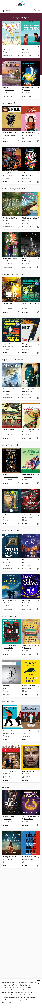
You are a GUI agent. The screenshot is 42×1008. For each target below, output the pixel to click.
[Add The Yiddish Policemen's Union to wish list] (18, 654)
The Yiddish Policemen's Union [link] (10, 645)
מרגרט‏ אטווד (27, 688)
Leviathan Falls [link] (8, 304)
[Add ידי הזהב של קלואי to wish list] (18, 56)
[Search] (2, 10)
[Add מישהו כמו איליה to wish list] (38, 56)
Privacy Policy (17, 985)
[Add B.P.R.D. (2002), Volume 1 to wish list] (18, 141)
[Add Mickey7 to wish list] (38, 353)
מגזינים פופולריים (9, 701)
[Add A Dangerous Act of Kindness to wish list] (18, 866)
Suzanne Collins (28, 819)
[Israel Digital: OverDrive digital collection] (21, 4)
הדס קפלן (26, 49)
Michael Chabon (8, 648)
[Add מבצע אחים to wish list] (18, 96)
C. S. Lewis (7, 391)
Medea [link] (5, 515)
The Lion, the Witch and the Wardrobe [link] (10, 389)
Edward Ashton (28, 346)
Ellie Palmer (7, 261)
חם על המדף (7, 787)
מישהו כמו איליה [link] (28, 47)
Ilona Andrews (28, 391)
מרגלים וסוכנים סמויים (11, 530)
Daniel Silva (27, 562)
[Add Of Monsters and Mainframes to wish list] (38, 182)
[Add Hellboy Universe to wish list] (18, 182)
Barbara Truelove (28, 175)
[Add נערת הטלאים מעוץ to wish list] (38, 438)
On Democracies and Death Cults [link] (29, 857)
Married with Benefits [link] (10, 258)
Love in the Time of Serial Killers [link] (29, 133)
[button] (18, 47)
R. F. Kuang (27, 261)
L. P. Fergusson (8, 859)
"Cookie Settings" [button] (29, 995)
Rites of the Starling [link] (9, 816)
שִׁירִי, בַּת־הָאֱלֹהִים (9, 445)
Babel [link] (24, 258)
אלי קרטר (6, 603)
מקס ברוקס (27, 90)
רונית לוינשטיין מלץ (9, 90)
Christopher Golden (9, 135)
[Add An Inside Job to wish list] (38, 609)
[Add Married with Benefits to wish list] (18, 267)
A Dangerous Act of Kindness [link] (10, 857)
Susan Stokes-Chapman (11, 477)
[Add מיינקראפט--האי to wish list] (38, 96)
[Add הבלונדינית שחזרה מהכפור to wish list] (18, 609)
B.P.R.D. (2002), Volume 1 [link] (10, 133)
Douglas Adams (28, 306)
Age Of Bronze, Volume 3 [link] (29, 474)
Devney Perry (8, 819)
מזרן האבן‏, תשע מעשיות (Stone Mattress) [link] (29, 686)
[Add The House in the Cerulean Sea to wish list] (38, 227)
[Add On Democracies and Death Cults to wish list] (38, 866)
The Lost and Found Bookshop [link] (29, 645)
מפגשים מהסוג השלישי (11, 274)
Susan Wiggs (27, 648)
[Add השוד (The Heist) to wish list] (18, 569)
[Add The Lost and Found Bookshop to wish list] (38, 654)
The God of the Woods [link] (10, 218)
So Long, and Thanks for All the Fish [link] (29, 304)
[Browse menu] (39, 10)
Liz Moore (7, 220)
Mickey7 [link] (25, 344)
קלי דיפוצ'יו (7, 49)
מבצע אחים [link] (7, 87)
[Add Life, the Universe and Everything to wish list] (18, 353)
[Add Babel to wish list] (38, 267)
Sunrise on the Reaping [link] (29, 816)
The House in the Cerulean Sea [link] (29, 218)
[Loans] (35, 11)
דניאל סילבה (7, 562)
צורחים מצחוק (7, 103)
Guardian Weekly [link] (28, 731)
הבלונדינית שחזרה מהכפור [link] (10, 600)
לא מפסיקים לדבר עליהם (12, 189)
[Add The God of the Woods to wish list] (18, 227)
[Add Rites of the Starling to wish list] (18, 825)
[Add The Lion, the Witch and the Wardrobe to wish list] (18, 398)
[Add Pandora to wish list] (18, 483)
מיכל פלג (6, 688)
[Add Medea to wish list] (18, 524)
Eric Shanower (28, 477)
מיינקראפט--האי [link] (27, 87)
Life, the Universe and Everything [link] (10, 344)
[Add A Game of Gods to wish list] (38, 524)
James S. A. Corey (9, 306)
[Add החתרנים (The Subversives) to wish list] (18, 694)
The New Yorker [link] (8, 731)
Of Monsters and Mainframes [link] (29, 173)
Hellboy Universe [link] (8, 173)
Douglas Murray (28, 859)
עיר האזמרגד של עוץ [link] (9, 429)
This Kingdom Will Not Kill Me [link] (29, 389)
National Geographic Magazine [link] (29, 771)
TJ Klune (26, 220)
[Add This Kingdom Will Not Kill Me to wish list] (38, 398)
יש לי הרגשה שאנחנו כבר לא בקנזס (16, 360)
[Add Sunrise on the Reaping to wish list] (38, 825)
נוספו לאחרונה (21, 18)
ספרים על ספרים (8, 616)
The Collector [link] (26, 560)
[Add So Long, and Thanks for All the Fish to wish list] (38, 312)
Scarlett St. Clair (28, 517)
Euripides (6, 517)
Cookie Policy (9, 1002)
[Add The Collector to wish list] (38, 569)
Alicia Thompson (28, 135)
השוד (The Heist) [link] (8, 560)
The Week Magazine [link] (9, 771)
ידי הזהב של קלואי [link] (9, 47)
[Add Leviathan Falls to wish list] (18, 312)
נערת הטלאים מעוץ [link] (28, 429)
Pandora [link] (5, 474)
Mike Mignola (8, 175)
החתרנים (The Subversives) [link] (10, 686)
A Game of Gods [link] (27, 515)
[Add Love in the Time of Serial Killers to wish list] (38, 141)
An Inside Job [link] (26, 600)
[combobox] (16, 10)
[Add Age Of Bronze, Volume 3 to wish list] (38, 483)
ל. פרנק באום (8, 432)
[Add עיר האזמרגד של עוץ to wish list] (18, 438)
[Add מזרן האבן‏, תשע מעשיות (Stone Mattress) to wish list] (38, 694)
